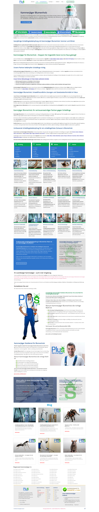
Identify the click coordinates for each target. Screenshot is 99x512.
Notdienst (57, 1)
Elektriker (64, 282)
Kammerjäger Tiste (71, 478)
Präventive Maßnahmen (33, 197)
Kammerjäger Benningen (72, 480)
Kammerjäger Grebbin (53, 472)
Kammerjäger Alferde (34, 480)
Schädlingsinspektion (18, 197)
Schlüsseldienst (69, 282)
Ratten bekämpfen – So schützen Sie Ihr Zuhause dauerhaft (73, 456)
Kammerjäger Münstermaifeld (18, 480)
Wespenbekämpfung (62, 170)
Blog (62, 1)
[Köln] (46, 500)
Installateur (59, 282)
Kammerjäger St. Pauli (53, 480)
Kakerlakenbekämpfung (18, 170)
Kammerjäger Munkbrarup (17, 478)
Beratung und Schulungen (48, 224)
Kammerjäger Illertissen (53, 478)
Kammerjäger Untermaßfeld (54, 483)
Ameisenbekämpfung (33, 170)
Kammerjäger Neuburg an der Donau (37, 474)
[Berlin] (46, 492)
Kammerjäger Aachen (26, 276)
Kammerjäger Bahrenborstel (17, 475)
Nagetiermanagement (62, 197)
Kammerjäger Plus (36, 48)
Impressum (76, 504)
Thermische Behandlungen (62, 224)
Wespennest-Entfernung (79, 282)
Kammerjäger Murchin (17, 477)
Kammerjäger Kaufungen (54, 477)
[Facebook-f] (84, 508)
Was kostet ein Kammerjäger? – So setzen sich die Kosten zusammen (49, 456)
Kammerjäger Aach (18, 276)
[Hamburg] (46, 494)
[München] (46, 490)
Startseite (32, 1)
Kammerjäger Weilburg (35, 477)
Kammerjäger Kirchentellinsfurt (73, 483)
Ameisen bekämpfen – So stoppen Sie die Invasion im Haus (24, 456)
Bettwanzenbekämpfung (77, 170)
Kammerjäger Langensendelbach (18, 469)
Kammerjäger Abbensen (54, 276)
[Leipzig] (46, 502)
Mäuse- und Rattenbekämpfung (49, 170)
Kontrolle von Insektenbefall (19, 224)
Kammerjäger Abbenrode (44, 276)
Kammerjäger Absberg (43, 278)
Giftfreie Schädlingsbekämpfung (78, 197)
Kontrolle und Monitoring (77, 224)
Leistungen (51, 1)
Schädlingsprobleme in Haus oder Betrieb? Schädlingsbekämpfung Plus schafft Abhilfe (24, 425)
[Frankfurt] (46, 496)
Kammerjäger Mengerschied (72, 469)
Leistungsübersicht (43, 1)
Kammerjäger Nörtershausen (36, 478)
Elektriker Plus (63, 508)
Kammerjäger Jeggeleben (72, 472)
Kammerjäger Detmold (17, 483)
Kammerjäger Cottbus (71, 475)
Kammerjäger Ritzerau (35, 469)
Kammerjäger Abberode (63, 276)
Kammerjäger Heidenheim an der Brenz (19, 472)
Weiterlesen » (17, 432)
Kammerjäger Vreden (53, 475)
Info (37, 1)
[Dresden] (46, 498)
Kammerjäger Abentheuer (33, 278)
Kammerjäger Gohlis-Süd (35, 483)
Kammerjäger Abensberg (23, 278)
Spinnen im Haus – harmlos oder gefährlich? (72, 425)
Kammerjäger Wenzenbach (35, 472)
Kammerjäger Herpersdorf (17, 474)
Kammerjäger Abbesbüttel (74, 276)
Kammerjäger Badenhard (54, 469)
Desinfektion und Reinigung (48, 197)
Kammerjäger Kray (34, 475)
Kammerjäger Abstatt (52, 278)
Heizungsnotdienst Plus (47, 508)
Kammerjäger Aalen (34, 276)
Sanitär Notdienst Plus (56, 508)
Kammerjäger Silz (70, 477)
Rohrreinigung (54, 282)
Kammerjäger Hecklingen (72, 474)
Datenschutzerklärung (69, 504)
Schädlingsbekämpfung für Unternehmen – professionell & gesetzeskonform (49, 425)
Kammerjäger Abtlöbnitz (62, 278)
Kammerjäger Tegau (53, 474)
